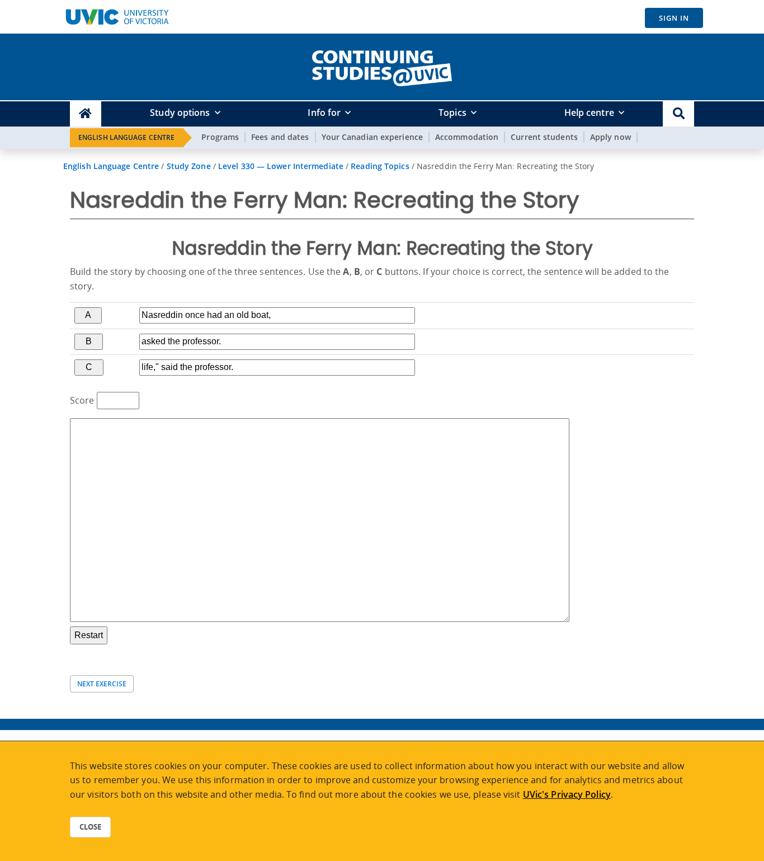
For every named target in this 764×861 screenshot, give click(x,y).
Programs (220, 137)
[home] (382, 66)
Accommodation (466, 137)
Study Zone (189, 166)
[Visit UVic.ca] (117, 17)
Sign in (674, 18)
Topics (452, 112)
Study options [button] (180, 112)
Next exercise (101, 684)
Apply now (610, 137)
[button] (678, 114)
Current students (544, 137)
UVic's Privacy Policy (567, 794)
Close (90, 827)
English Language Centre (126, 137)
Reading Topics (380, 166)
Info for (324, 112)
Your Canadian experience (372, 137)
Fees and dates (280, 137)
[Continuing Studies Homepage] (85, 114)
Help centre (589, 112)
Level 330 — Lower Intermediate (280, 166)
